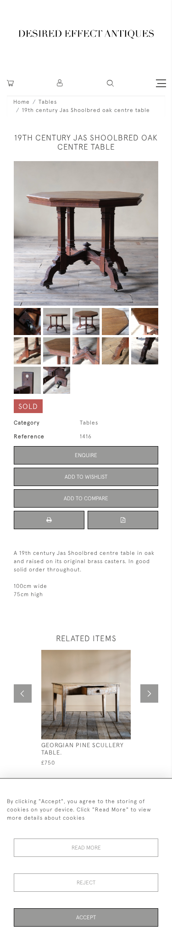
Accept (86, 917)
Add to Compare (86, 498)
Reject (86, 882)
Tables (48, 102)
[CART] (10, 83)
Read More (86, 847)
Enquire (86, 455)
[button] (60, 83)
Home (21, 102)
